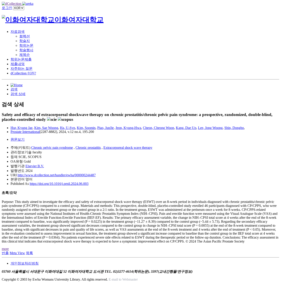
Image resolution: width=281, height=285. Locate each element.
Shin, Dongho (234, 128)
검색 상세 (18, 94)
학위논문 (26, 45)
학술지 (24, 41)
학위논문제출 (21, 59)
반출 (5, 253)
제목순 (24, 55)
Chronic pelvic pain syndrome (52, 147)
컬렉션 (24, 36)
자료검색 (18, 31)
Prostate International (25, 132)
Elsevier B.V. (34, 166)
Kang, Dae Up (186, 128)
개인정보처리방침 (25, 263)
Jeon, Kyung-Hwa (128, 128)
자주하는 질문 (21, 68)
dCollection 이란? (23, 73)
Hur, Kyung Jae (21, 128)
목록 (29, 253)
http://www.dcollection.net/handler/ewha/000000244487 (57, 175)
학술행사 (26, 50)
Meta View (17, 253)
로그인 (7, 8)
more (5, 249)
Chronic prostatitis (88, 147)
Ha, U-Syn (67, 128)
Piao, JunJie (105, 128)
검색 (14, 89)
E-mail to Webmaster (123, 279)
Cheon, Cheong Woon (158, 128)
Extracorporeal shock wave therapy (127, 147)
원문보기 (18, 139)
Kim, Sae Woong (46, 128)
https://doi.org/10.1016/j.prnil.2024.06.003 (59, 184)
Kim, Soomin (86, 128)
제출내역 (18, 64)
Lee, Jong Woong (210, 128)
